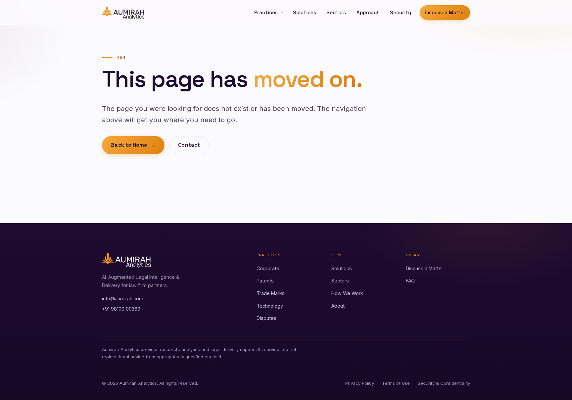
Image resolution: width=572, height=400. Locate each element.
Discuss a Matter (444, 12)
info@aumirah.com (122, 298)
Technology (270, 306)
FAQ (410, 280)
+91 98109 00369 (121, 309)
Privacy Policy (359, 383)
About (338, 306)
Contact (189, 145)
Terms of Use (396, 383)
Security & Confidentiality (444, 383)
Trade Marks (271, 293)
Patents (265, 280)
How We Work (347, 293)
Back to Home (133, 145)
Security (400, 12)
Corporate (268, 268)
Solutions (304, 12)
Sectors (336, 12)
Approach (368, 12)
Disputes (266, 318)
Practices (266, 12)
